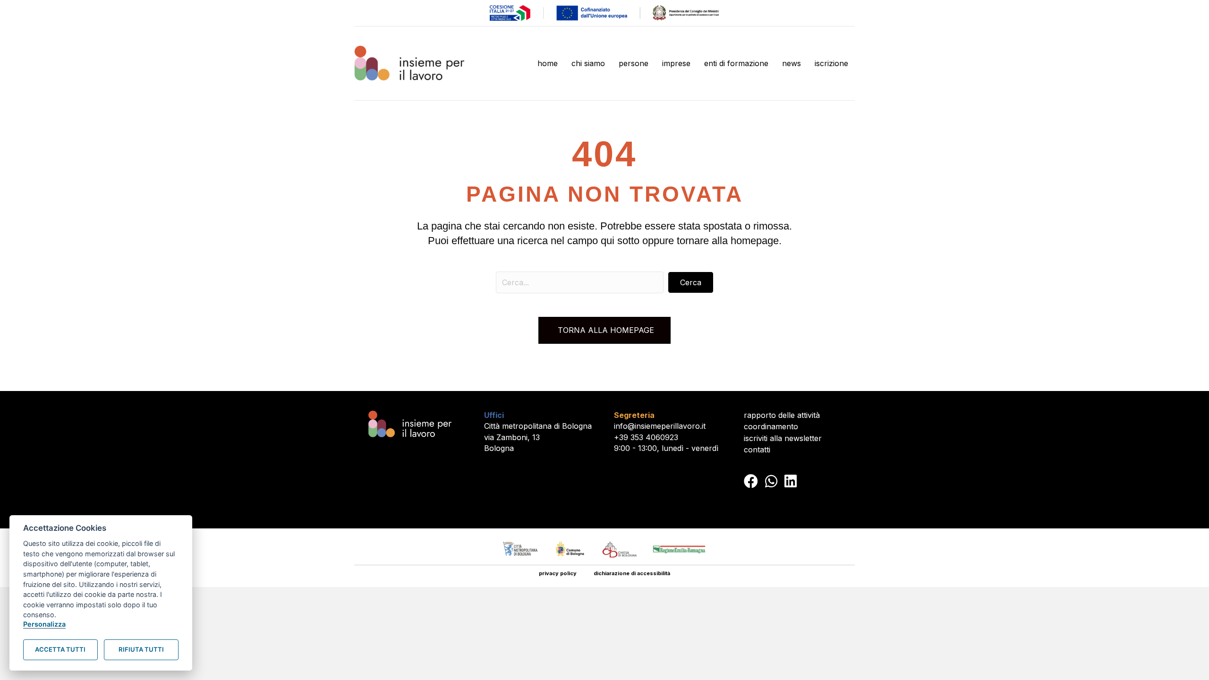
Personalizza (44, 624)
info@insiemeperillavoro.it (660, 426)
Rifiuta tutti (141, 649)
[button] (690, 282)
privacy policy (558, 573)
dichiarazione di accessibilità (632, 573)
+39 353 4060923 (646, 437)
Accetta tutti (60, 649)
